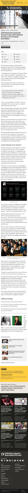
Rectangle (23, 491)
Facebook (18, 54)
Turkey (4, 288)
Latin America (16, 287)
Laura (2, 329)
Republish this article (7, 374)
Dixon (6, 329)
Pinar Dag (18, 413)
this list (14, 291)
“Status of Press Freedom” (20, 230)
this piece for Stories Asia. (19, 274)
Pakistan (10, 285)
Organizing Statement (6, 465)
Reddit (5, 61)
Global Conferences (19, 469)
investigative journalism (8, 204)
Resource (3, 476)
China (13, 285)
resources (10, 388)
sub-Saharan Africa (12, 283)
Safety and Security (18, 388)
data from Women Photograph (10, 165)
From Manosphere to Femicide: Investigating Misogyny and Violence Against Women (6, 409)
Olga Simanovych (5, 440)
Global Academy (4, 478)
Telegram (18, 59)
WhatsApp (5, 59)
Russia (10, 287)
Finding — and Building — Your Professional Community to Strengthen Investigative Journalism (21, 409)
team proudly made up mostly (14, 327)
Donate (2, 471)
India (11, 386)
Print (5, 56)
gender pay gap (5, 386)
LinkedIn (17, 56)
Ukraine (12, 390)
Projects (3, 482)
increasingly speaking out (15, 261)
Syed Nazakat (18, 440)
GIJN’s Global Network (20, 465)
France (17, 285)
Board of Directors (5, 469)
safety (13, 121)
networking (4, 388)
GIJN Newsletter (4, 480)
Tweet (5, 54)
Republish (18, 61)
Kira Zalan (23, 135)
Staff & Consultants (5, 467)
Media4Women (11, 151)
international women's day (19, 386)
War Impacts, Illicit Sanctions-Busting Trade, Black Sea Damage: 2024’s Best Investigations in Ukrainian (7, 436)
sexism (9, 121)
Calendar (17, 471)
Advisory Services (5, 484)
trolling (5, 121)
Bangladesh (23, 287)
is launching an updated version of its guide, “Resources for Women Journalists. (13, 134)
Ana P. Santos (4, 413)
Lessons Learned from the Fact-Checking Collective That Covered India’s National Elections (20, 436)
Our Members (18, 467)
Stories (3, 30)
